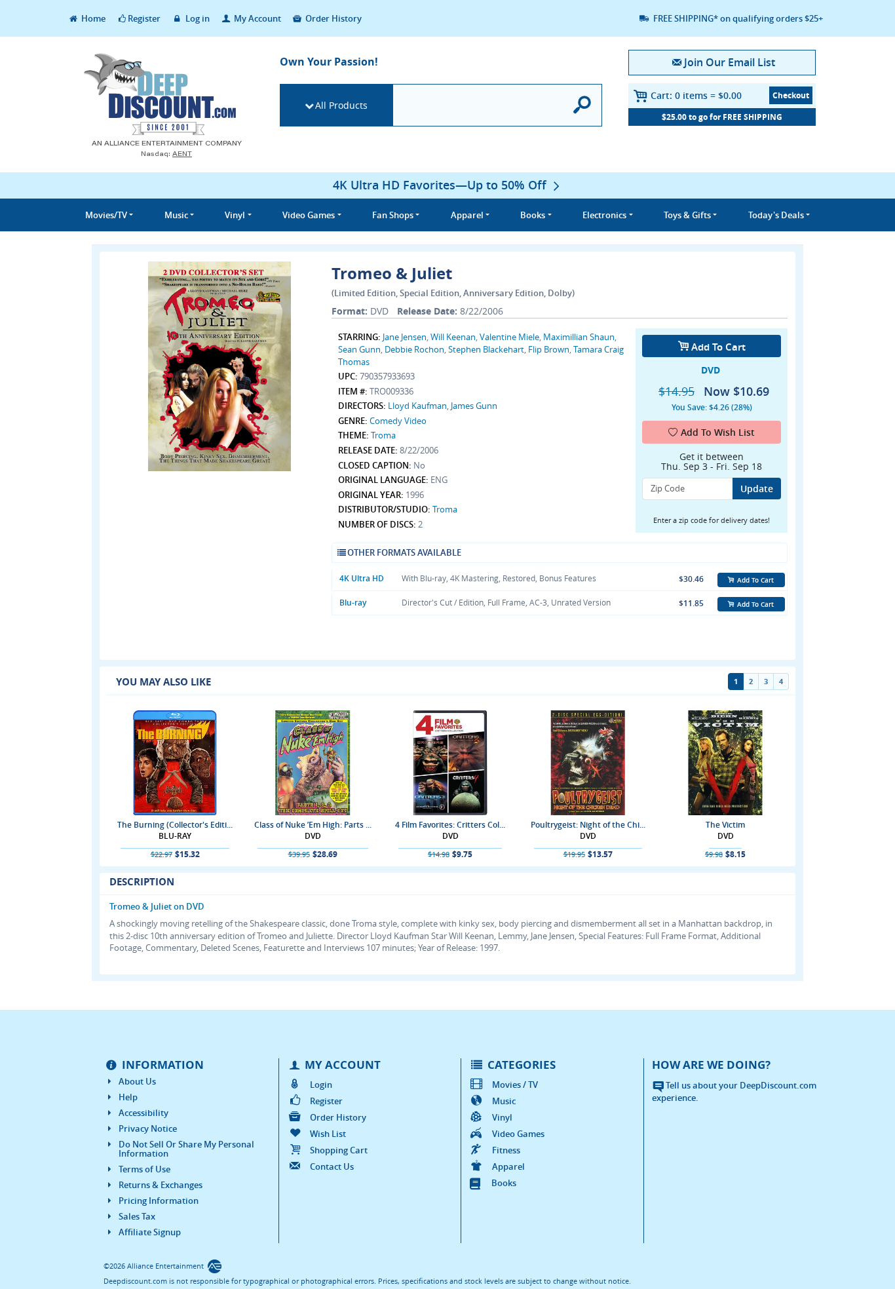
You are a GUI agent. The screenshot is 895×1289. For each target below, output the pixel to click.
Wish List (328, 1134)
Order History (332, 18)
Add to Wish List (718, 432)
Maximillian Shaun (579, 337)
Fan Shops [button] (392, 215)
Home (92, 18)
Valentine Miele (509, 337)
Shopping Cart (339, 1150)
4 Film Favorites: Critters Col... (450, 824)
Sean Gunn (359, 349)
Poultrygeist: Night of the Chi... (588, 824)
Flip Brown (548, 349)
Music (504, 1101)
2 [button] (751, 681)
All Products (341, 105)
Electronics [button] (604, 215)
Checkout (790, 95)
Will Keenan (453, 337)
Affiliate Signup (150, 1232)
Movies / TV (515, 1084)
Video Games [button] (308, 215)
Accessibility (143, 1112)
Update (756, 488)
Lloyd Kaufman (417, 406)
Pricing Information (159, 1200)
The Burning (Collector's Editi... (175, 824)
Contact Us (332, 1166)
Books (503, 1183)
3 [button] (766, 681)
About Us (137, 1081)
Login (321, 1084)
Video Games (518, 1134)
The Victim (725, 824)
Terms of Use (144, 1169)
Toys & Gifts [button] (687, 215)
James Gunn (474, 406)
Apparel (508, 1166)
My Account (256, 18)
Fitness (506, 1150)
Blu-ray (352, 602)
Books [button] (532, 215)
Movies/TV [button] (106, 215)
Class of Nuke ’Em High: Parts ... (312, 824)
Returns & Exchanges (160, 1184)
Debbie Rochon (414, 349)
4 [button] (781, 681)
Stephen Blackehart (486, 349)
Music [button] (176, 215)
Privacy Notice (148, 1128)
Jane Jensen (405, 337)
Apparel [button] (467, 215)
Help (128, 1097)
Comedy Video (398, 421)
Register (144, 18)
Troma (383, 435)
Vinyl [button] (235, 215)
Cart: (696, 95)
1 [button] (736, 681)
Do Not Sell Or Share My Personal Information (186, 1149)
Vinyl (502, 1117)
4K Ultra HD (361, 578)
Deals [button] (776, 215)
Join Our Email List (729, 62)
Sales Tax (137, 1216)
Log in (196, 18)
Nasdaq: (166, 153)
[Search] (582, 105)
